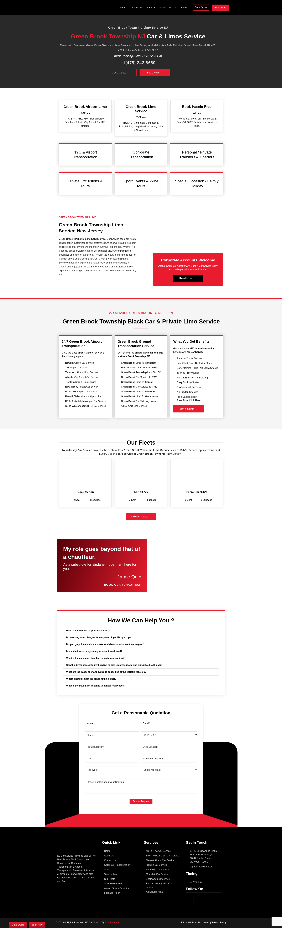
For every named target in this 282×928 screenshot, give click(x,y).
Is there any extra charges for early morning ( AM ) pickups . (99, 637)
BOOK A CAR (112, 922)
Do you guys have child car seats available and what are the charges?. (105, 644)
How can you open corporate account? (88, 630)
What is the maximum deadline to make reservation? (95, 658)
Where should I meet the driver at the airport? (91, 679)
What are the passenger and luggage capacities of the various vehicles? (106, 672)
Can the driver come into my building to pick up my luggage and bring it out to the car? (114, 665)
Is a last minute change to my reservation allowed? (94, 651)
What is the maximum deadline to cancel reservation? (96, 685)
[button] (140, 7)
